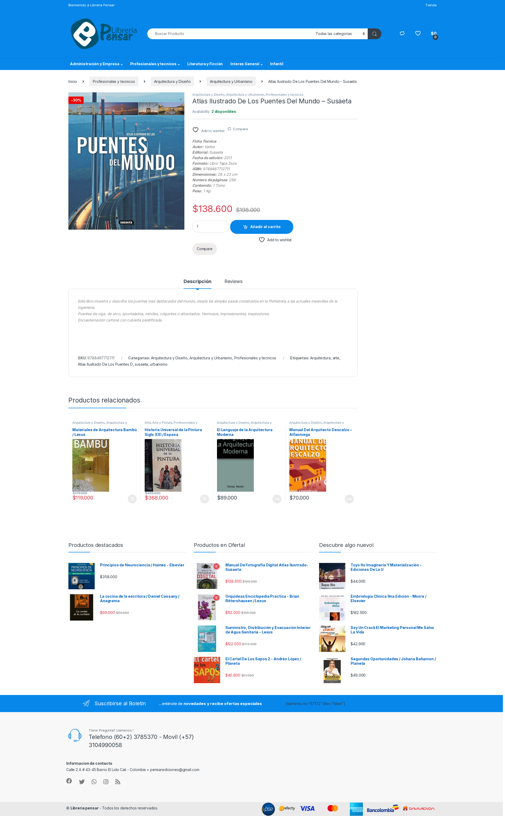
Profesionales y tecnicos (153, 64)
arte (336, 358)
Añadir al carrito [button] (131, 499)
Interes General (244, 64)
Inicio (72, 81)
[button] (179, 98)
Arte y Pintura (162, 423)
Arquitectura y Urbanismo (231, 81)
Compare (240, 129)
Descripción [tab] (197, 281)
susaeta (141, 364)
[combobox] (230, 33)
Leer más (276, 499)
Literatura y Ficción (205, 64)
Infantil (276, 64)
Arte (148, 423)
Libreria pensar (84, 808)
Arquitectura (320, 358)
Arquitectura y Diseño (172, 81)
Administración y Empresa (94, 64)
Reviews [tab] (233, 281)
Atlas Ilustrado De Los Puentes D (105, 364)
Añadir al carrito (265, 226)
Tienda (431, 5)
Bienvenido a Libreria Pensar (91, 5)
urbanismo (159, 364)
